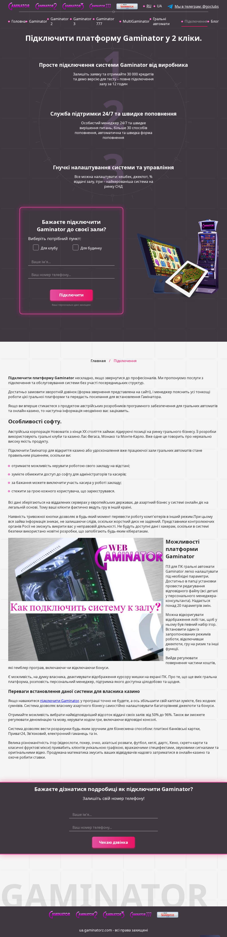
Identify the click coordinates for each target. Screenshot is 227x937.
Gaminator (38, 21)
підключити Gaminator (59, 700)
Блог (215, 21)
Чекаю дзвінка (113, 842)
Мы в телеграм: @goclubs (197, 6)
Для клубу (49, 248)
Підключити (71, 295)
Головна (19, 21)
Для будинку (91, 248)
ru (149, 6)
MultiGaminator (136, 21)
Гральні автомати (161, 21)
